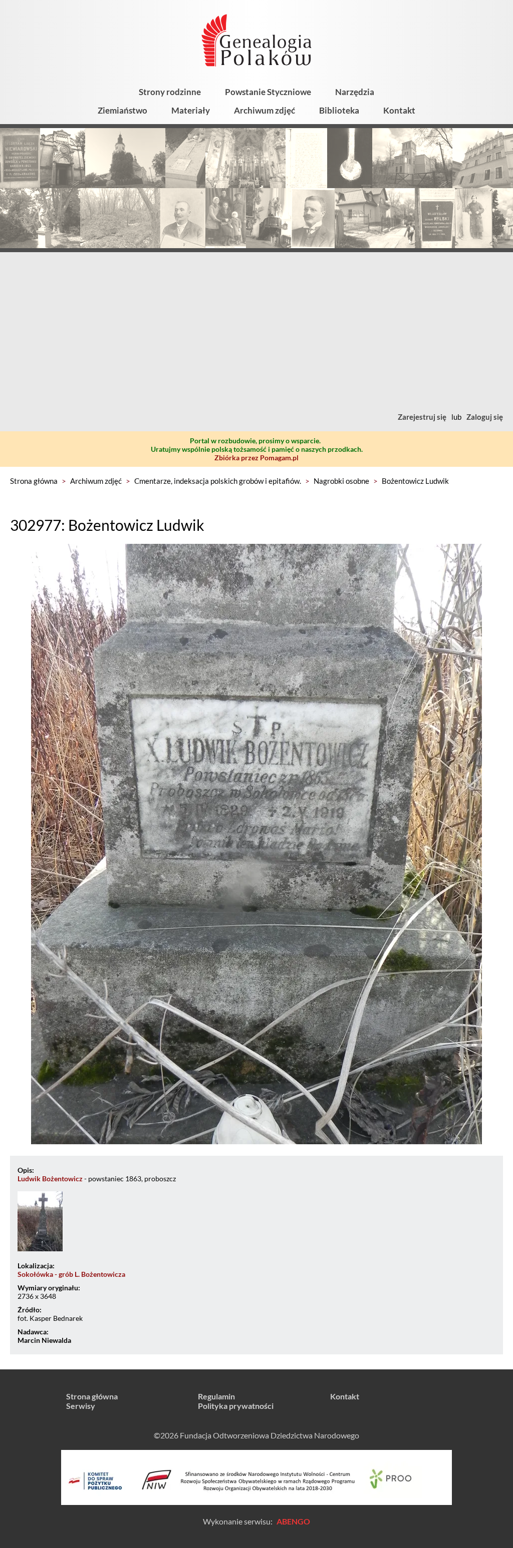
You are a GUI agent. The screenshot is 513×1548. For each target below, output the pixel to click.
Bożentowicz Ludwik (415, 480)
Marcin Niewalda (44, 1340)
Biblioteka (339, 110)
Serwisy (80, 1405)
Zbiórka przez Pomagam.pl (256, 457)
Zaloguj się (484, 416)
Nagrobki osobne (341, 480)
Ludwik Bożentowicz (50, 1178)
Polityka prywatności (236, 1405)
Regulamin (216, 1396)
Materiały (190, 110)
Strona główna (34, 480)
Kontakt (399, 110)
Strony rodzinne (170, 92)
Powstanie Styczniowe (268, 92)
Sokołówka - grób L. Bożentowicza (71, 1274)
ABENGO (293, 1521)
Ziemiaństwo (122, 110)
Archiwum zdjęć (264, 110)
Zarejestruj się (422, 416)
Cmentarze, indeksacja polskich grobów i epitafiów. (217, 480)
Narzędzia (354, 92)
